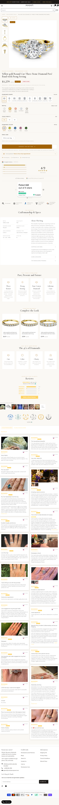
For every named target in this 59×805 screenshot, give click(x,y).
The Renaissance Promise (38, 260)
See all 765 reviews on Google (35, 178)
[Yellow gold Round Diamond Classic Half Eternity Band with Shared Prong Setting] (10, 322)
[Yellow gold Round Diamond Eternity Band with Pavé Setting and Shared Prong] (48, 322)
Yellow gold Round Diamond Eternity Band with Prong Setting (28, 333)
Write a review (20, 178)
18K (14, 119)
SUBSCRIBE (44, 781)
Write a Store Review (29, 397)
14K (9, 119)
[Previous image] (11, 44)
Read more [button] (4, 513)
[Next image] (55, 44)
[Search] (28, 10)
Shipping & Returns (37, 246)
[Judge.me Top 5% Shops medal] (48, 417)
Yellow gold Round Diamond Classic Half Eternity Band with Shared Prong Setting (10, 333)
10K (4, 119)
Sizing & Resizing (36, 256)
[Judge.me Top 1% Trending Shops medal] (41, 417)
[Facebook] (2, 786)
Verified (29, 422)
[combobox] (26, 10)
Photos (14, 17)
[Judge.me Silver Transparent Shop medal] (33, 417)
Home (3, 14)
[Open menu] (2, 5)
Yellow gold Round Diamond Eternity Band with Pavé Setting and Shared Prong (48, 333)
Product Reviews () (20, 427)
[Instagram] (5, 786)
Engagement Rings (11, 14)
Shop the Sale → (47, 1)
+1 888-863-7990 (8, 768)
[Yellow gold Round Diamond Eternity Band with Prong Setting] (29, 322)
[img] (29, 382)
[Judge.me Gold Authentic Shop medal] (26, 417)
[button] (22, 386)
